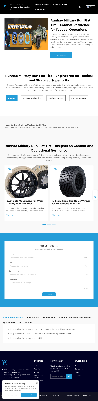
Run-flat (37, 369)
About (69, 395)
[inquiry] (95, 192)
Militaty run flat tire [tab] (32, 98)
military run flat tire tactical (19, 334)
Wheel (36, 372)
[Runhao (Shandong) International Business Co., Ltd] (5, 7)
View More (10, 215)
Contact (77, 395)
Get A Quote (61, 55)
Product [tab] (12, 98)
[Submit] (69, 376)
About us (56, 4)
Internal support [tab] (78, 98)
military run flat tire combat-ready (22, 329)
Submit (49, 294)
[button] (44, 224)
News (64, 4)
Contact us (79, 369)
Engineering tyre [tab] (56, 98)
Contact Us (40, 10)
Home (38, 4)
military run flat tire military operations (58, 329)
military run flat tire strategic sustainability (53, 334)
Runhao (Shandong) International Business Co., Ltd (19, 7)
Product (45, 4)
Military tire (38, 366)
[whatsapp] (95, 197)
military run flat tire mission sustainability (25, 338)
